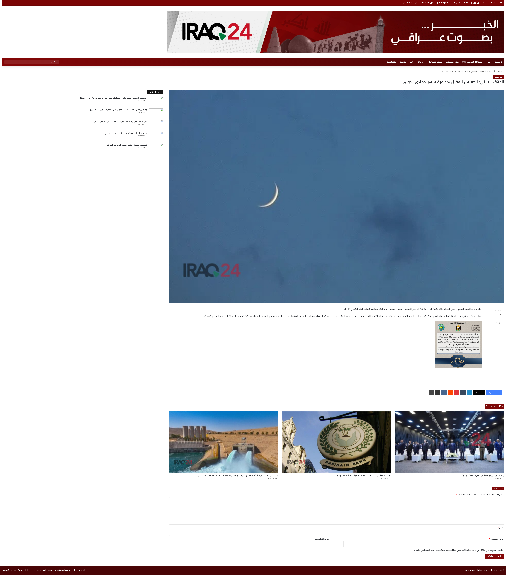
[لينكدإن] (469, 392)
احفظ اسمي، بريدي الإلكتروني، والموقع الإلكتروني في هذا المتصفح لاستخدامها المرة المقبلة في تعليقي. (458, 550)
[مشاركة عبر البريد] (437, 392)
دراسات (421, 62)
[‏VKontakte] (444, 392)
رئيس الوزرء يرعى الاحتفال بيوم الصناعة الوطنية (483, 475)
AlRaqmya (498, 570)
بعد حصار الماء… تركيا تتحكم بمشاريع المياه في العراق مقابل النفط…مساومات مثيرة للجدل (238, 475)
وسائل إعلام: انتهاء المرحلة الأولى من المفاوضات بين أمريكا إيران (118, 110)
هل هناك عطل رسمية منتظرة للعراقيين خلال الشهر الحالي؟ (438, 3)
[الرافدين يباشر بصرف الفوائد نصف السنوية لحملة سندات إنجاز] (336, 442)
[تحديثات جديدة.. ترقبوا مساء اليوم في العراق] (156, 148)
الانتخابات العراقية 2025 (472, 62)
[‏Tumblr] (463, 392)
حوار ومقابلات (452, 62)
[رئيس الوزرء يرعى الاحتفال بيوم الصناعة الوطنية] (449, 442)
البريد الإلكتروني (496, 539)
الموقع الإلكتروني (322, 539)
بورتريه (403, 62)
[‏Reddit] (450, 392)
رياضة (412, 62)
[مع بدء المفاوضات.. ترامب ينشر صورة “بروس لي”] (156, 137)
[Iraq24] (335, 32)
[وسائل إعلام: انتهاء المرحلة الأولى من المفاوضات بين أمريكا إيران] (156, 113)
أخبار (489, 62)
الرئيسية (498, 62)
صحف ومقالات (435, 62)
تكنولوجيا (391, 62)
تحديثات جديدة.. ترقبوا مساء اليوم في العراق (127, 145)
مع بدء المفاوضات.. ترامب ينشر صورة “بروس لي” (125, 133)
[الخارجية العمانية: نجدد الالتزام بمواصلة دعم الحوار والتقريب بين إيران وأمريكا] (156, 102)
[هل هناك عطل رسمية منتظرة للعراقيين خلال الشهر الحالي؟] (156, 125)
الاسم (501, 527)
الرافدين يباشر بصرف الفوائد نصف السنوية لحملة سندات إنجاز (364, 475)
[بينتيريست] (456, 392)
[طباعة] (431, 392)
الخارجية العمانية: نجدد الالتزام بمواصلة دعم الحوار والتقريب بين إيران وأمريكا (113, 98)
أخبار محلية (486, 71)
